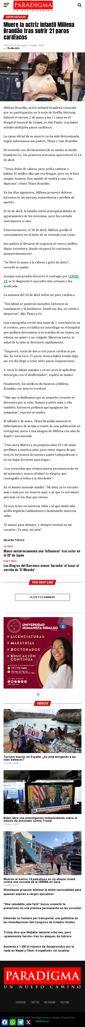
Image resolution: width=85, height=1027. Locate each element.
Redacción (14, 48)
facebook (21, 1002)
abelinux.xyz (42, 1021)
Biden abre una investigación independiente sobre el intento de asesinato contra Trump (40, 819)
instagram (49, 1002)
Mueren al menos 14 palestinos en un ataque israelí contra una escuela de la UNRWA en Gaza (39, 881)
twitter (34, 1002)
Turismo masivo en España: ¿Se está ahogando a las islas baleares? (40, 758)
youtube (64, 1002)
